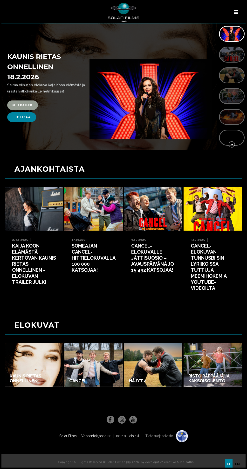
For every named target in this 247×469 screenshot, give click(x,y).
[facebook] (110, 420)
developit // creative (160, 462)
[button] (22, 105)
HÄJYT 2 (137, 380)
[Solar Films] (123, 12)
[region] (123, 86)
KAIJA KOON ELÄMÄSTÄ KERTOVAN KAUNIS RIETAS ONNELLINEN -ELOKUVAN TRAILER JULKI (34, 264)
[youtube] (133, 420)
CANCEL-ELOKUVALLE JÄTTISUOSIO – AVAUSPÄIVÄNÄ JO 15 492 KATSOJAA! (152, 258)
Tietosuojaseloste (159, 436)
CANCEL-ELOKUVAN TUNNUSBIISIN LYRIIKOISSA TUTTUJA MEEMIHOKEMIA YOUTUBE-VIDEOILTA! (209, 267)
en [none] (237, 464)
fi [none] (228, 464)
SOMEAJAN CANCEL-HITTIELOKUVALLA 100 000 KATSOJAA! (94, 258)
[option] (237, 464)
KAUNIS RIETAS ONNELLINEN (25, 378)
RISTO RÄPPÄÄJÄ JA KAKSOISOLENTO (208, 378)
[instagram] (122, 420)
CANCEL (78, 380)
